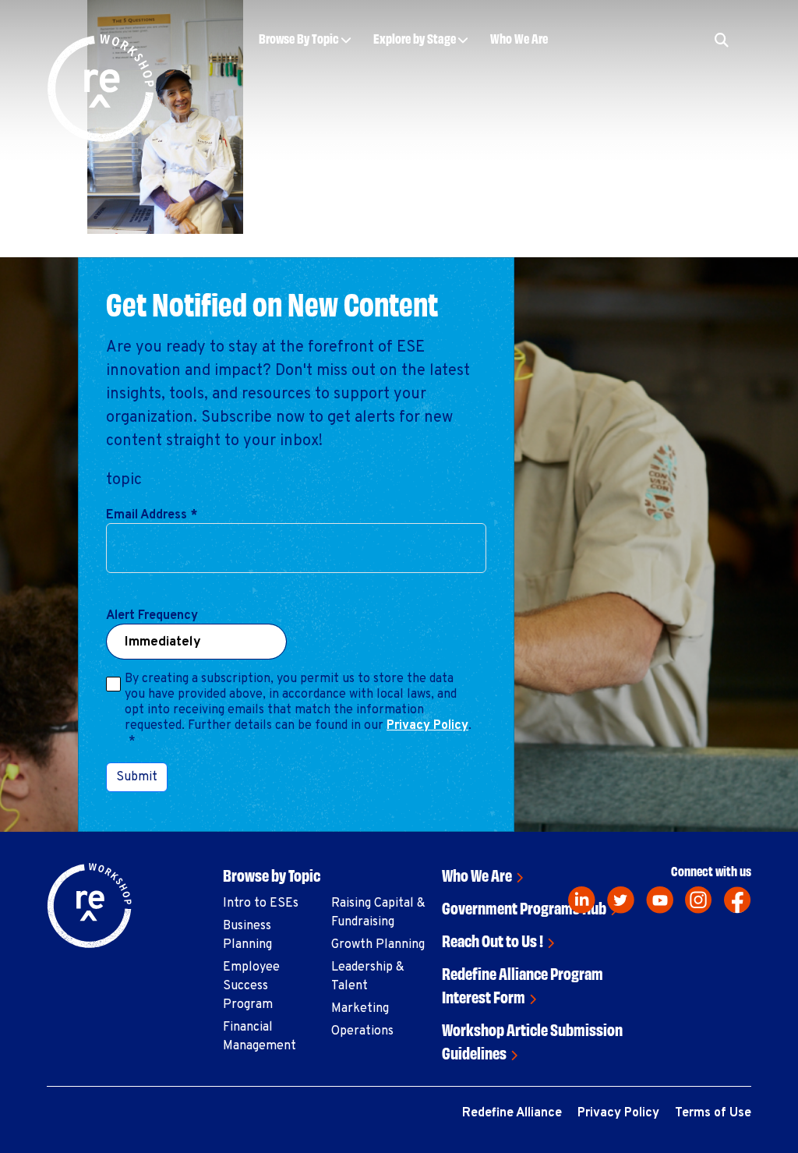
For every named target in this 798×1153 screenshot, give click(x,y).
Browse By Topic (299, 38)
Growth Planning (378, 945)
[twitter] (620, 900)
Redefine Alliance (512, 1113)
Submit (136, 777)
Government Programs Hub (524, 907)
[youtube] (659, 900)
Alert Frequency (152, 616)
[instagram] (698, 900)
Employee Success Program (251, 986)
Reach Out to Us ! (492, 939)
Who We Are (519, 38)
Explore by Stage (414, 38)
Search (646, 87)
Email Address (151, 515)
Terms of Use (713, 1113)
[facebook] (737, 900)
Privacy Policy (427, 726)
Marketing (360, 1009)
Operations (362, 1031)
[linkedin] (581, 900)
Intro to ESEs (260, 903)
